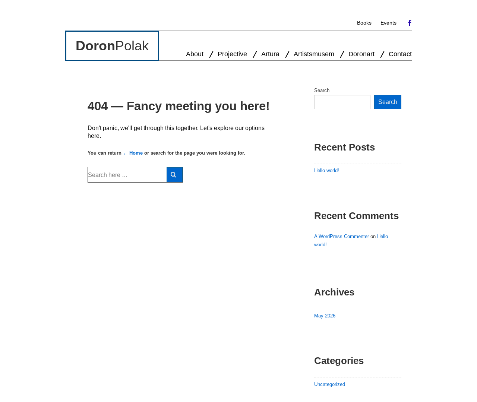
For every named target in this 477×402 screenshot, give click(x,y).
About (194, 54)
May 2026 (324, 316)
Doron (95, 45)
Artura (270, 54)
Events (388, 23)
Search (321, 90)
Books (364, 23)
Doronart (361, 54)
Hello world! (326, 170)
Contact (400, 54)
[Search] (175, 174)
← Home (133, 153)
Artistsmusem (314, 54)
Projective (232, 54)
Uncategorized (329, 384)
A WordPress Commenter (341, 236)
